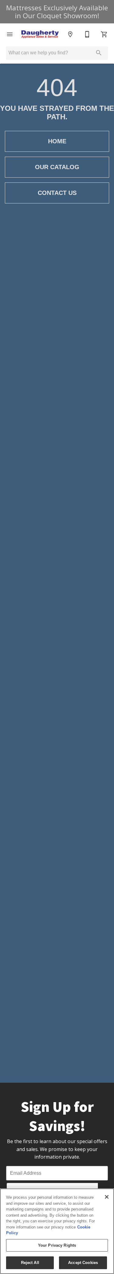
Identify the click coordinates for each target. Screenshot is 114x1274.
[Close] (106, 1197)
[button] (9, 34)
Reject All (30, 1262)
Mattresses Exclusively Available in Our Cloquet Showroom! (57, 11)
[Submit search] (98, 52)
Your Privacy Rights (57, 1245)
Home (57, 141)
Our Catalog (57, 167)
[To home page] (40, 34)
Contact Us (57, 192)
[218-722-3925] (87, 34)
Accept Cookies (83, 1262)
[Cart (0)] (104, 34)
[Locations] (70, 34)
